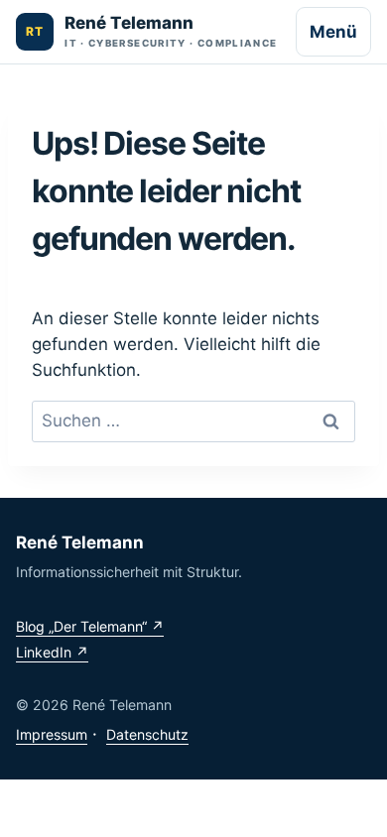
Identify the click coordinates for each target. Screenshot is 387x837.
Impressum (51, 734)
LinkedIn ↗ (52, 652)
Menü (333, 32)
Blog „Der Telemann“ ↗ (90, 626)
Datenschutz (147, 734)
